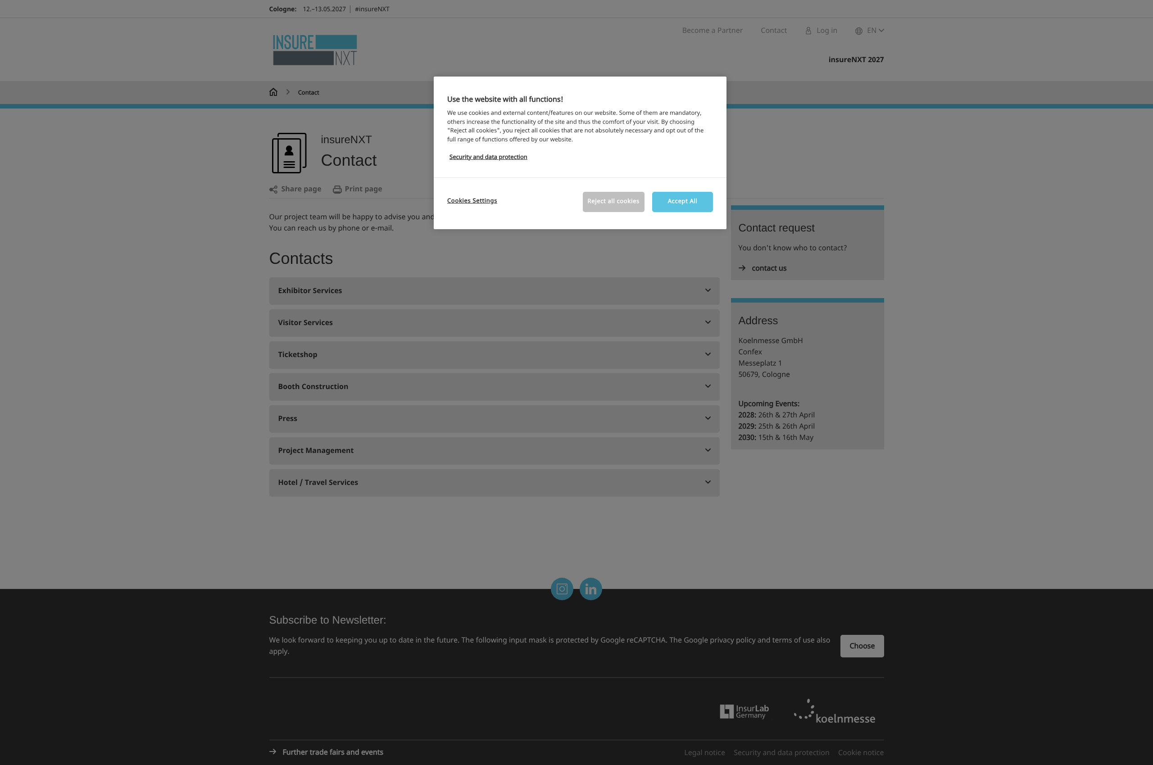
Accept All (683, 201)
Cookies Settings (472, 201)
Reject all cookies (614, 201)
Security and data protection (488, 157)
